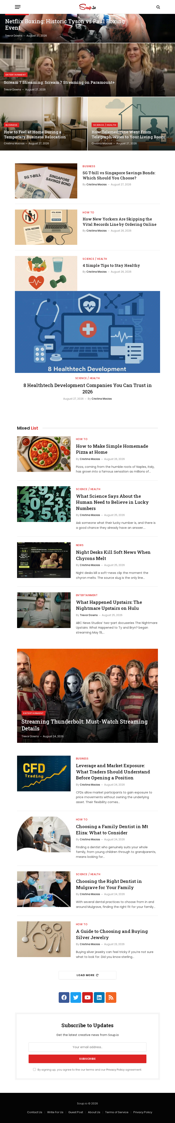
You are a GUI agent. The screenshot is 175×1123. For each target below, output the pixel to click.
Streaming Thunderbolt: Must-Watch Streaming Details (85, 725)
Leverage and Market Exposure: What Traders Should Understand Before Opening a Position (113, 771)
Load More (86, 975)
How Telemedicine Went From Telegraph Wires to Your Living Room (128, 134)
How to (88, 212)
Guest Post (75, 1112)
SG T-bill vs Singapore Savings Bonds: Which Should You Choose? (119, 175)
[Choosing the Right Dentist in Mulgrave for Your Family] (44, 889)
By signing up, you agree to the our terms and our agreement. (89, 1069)
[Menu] (17, 7)
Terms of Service (116, 1112)
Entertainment (16, 74)
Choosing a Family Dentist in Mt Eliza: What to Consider (112, 829)
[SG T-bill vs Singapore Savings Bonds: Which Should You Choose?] (46, 180)
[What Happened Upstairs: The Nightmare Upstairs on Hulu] (44, 610)
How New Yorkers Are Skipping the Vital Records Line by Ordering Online (119, 221)
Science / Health (104, 125)
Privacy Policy (115, 1069)
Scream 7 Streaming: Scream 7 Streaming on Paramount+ (59, 82)
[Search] (158, 7)
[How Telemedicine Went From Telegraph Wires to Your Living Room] (131, 124)
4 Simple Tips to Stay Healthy (111, 265)
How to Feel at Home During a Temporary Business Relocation (35, 134)
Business (12, 125)
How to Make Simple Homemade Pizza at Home (112, 449)
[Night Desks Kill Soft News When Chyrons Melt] (44, 560)
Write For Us (55, 1112)
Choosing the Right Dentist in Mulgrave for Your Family (109, 884)
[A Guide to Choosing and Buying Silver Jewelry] (44, 939)
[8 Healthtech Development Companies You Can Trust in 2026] (87, 332)
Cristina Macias (14, 143)
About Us (94, 1112)
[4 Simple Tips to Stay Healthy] (46, 273)
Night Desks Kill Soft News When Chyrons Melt (113, 555)
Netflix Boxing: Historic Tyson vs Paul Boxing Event (65, 24)
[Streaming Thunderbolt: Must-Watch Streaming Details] (87, 696)
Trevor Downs (13, 35)
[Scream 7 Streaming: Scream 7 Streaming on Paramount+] (87, 70)
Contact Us (34, 1112)
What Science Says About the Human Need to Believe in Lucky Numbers (112, 502)
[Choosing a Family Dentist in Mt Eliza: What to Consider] (44, 834)
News (79, 545)
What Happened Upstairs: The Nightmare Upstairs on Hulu (109, 605)
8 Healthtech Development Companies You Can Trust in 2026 (87, 388)
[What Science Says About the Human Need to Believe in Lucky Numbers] (44, 504)
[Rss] (111, 997)
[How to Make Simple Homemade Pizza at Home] (44, 454)
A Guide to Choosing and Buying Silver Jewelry (112, 934)
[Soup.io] (87, 7)
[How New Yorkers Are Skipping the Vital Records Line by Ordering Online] (46, 227)
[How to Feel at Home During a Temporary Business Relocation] (43, 124)
